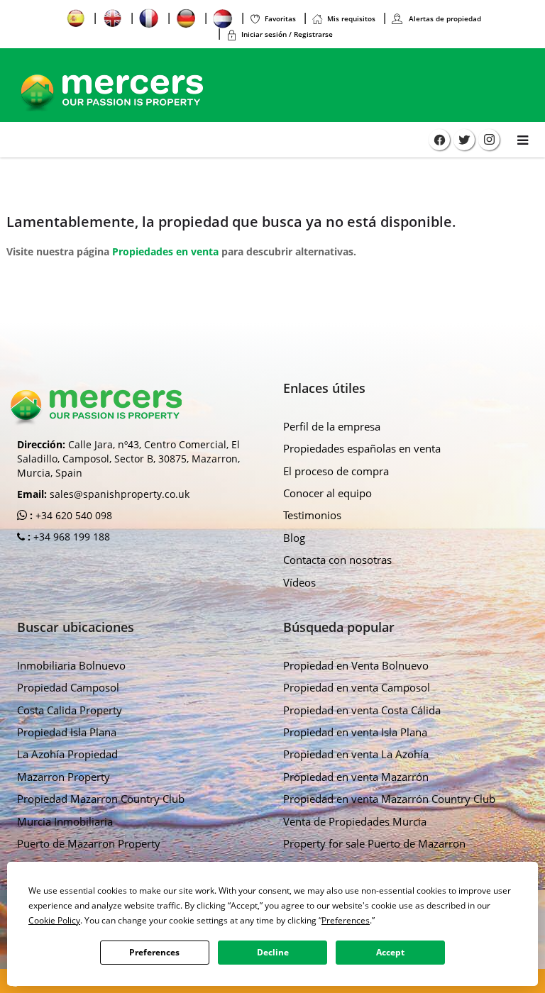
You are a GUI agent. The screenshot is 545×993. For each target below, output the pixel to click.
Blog (294, 538)
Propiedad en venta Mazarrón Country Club (389, 799)
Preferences (154, 952)
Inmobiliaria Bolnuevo (71, 665)
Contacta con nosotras (337, 560)
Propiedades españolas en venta (362, 448)
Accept (390, 952)
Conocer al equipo (327, 493)
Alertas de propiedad (444, 18)
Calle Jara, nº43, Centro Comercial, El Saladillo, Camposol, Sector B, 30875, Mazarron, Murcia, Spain (128, 458)
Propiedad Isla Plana (66, 732)
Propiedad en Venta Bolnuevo (356, 665)
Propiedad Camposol (68, 687)
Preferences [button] (345, 920)
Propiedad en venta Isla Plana (355, 732)
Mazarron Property (63, 777)
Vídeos (299, 582)
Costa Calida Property (69, 710)
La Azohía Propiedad (67, 754)
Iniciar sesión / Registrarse (287, 34)
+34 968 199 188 (70, 536)
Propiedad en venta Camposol (356, 687)
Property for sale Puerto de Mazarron (374, 843)
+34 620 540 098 (72, 515)
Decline (273, 952)
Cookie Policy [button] (54, 920)
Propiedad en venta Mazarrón (356, 777)
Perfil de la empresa (331, 426)
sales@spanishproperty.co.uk (119, 494)
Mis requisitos (351, 18)
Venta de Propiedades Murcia (354, 821)
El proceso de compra (336, 471)
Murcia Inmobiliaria (65, 821)
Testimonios (312, 515)
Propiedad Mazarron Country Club (101, 799)
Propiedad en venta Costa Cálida (362, 710)
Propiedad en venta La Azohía (356, 754)
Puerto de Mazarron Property (88, 843)
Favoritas (280, 18)
